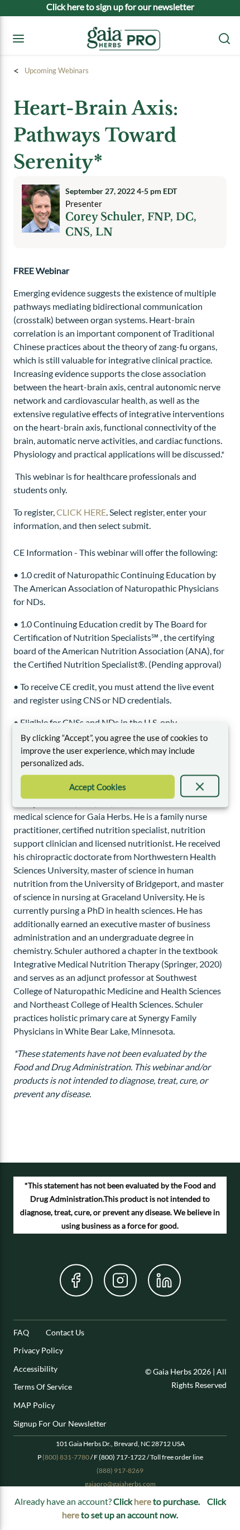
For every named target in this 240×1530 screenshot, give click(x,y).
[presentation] (200, 786)
